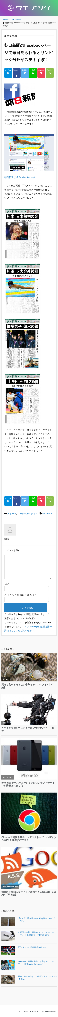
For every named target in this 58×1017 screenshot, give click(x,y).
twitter (25, 70)
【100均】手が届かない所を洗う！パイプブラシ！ (36, 919)
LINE (33, 70)
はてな (8, 70)
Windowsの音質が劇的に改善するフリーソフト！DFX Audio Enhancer (37, 962)
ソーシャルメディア (27, 513)
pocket (41, 70)
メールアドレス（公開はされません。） (19, 595)
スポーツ (11, 513)
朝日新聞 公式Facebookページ (19, 177)
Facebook (47, 513)
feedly (49, 70)
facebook (16, 71)
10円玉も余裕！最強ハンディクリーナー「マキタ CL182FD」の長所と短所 (36, 933)
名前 (6, 584)
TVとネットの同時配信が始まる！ (33, 947)
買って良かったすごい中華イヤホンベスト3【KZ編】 (37, 977)
